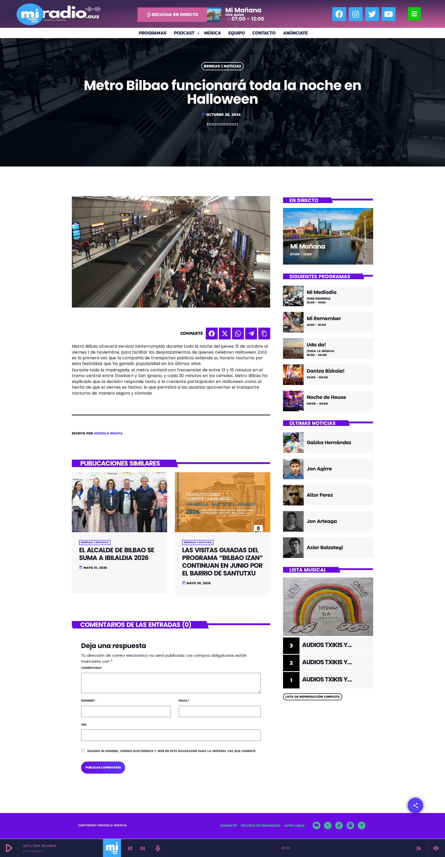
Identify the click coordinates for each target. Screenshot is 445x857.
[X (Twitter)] (328, 825)
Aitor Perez (320, 495)
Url (84, 724)
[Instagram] (356, 14)
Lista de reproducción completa (312, 696)
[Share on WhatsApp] (238, 333)
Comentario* (91, 668)
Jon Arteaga (322, 521)
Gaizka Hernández (329, 442)
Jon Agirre (319, 468)
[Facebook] (339, 14)
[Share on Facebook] (212, 333)
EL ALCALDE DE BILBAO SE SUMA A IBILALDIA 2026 (116, 554)
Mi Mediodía (322, 292)
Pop (295, 237)
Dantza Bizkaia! (326, 371)
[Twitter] (372, 14)
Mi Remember (324, 319)
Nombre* (88, 700)
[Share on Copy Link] (264, 333)
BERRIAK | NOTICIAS (222, 66)
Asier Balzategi (325, 547)
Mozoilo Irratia (108, 433)
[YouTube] (316, 825)
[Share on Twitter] (225, 333)
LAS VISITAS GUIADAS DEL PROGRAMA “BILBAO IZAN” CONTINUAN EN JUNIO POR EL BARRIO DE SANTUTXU (222, 562)
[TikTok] (339, 825)
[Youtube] (389, 14)
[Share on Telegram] (251, 333)
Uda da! (316, 345)
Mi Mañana (307, 246)
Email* (184, 700)
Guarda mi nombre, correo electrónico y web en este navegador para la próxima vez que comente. (171, 751)
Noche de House (326, 397)
